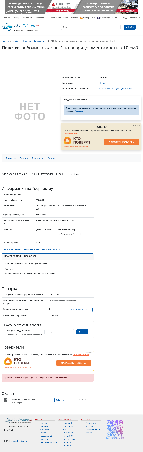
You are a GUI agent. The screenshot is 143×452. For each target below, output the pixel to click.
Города (43, 432)
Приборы (17, 18)
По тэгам (67, 442)
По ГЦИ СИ (68, 436)
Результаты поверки (59, 18)
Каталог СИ (68, 423)
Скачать (51, 158)
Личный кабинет (93, 429)
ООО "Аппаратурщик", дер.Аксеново (116, 88)
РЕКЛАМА (136, 125)
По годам (67, 445)
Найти (83, 332)
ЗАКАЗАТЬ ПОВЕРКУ (121, 142)
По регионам (69, 439)
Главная (6, 18)
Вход (124, 18)
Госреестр (11, 158)
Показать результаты (78, 310)
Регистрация (134, 18)
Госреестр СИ (41, 18)
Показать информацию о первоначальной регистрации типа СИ (31, 249)
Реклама (74, 18)
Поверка (24, 158)
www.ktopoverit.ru (71, 134)
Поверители (37, 158)
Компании (27, 18)
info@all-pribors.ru (19, 441)
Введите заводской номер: (19, 330)
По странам (68, 432)
